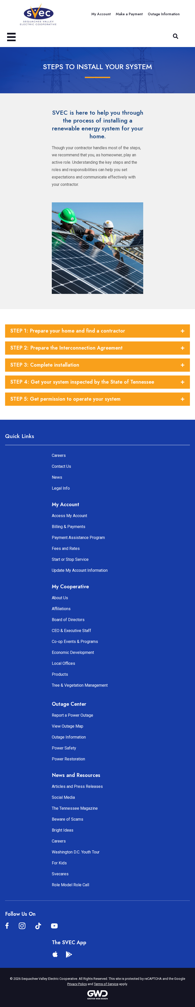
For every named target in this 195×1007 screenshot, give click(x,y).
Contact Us (61, 466)
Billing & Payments (68, 526)
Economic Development (73, 652)
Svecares (60, 873)
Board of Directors (68, 619)
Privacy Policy (77, 984)
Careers (59, 455)
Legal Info (61, 488)
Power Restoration (68, 759)
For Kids (59, 863)
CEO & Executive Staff (71, 630)
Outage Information (69, 737)
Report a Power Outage (72, 715)
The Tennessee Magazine (75, 808)
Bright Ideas (62, 830)
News (57, 477)
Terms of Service (106, 984)
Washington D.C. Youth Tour (76, 852)
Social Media (63, 797)
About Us (60, 597)
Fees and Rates (66, 548)
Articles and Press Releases (77, 786)
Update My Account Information (80, 570)
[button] (175, 36)
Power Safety (64, 748)
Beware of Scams (67, 819)
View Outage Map (67, 726)
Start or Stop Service (70, 559)
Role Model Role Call (70, 884)
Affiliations (61, 608)
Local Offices (63, 663)
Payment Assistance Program (78, 537)
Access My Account (69, 515)
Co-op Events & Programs (75, 641)
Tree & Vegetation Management (80, 685)
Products (60, 674)
